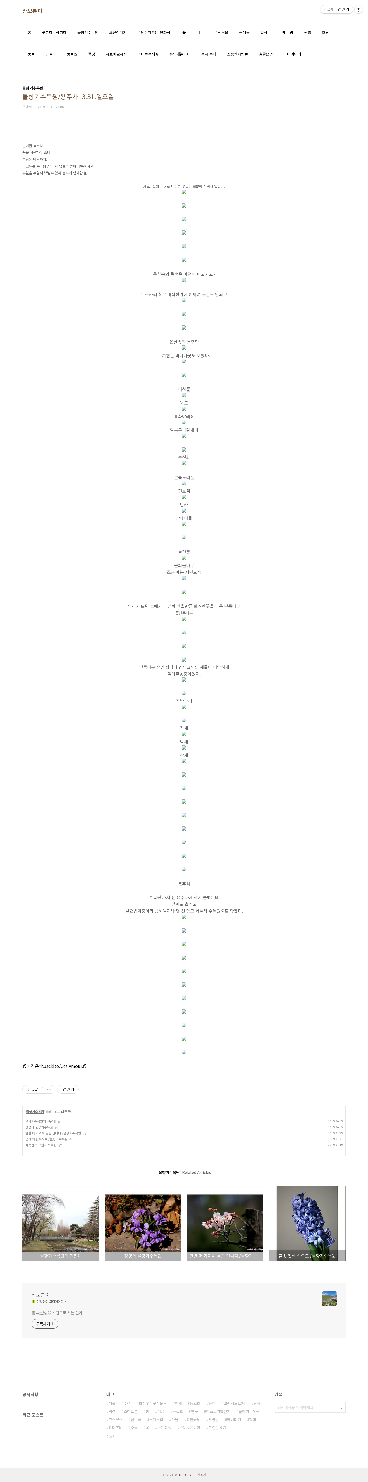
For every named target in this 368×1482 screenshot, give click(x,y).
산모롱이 (32, 11)
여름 (160, 1411)
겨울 (112, 1403)
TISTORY (185, 1474)
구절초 (177, 1411)
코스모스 (116, 1419)
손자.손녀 (208, 54)
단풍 (257, 1403)
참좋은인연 (267, 54)
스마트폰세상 (148, 54)
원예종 (244, 32)
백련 (112, 1411)
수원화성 (164, 1427)
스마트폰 (131, 1411)
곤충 (307, 32)
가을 (174, 1419)
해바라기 (234, 1419)
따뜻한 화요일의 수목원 (41, 1144)
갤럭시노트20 (234, 1403)
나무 (200, 32)
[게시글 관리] (49, 1089)
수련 (127, 1403)
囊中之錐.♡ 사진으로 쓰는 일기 (57, 1312)
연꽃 (194, 1411)
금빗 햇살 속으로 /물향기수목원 (46, 1139)
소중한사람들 (237, 54)
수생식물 (221, 32)
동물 (31, 54)
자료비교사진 (116, 54)
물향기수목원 (87, 32)
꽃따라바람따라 (54, 32)
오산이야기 (118, 32)
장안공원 (193, 1419)
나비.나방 (285, 32)
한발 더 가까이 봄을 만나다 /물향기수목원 (53, 1133)
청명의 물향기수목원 (39, 1127)
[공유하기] (42, 1089)
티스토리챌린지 (218, 1411)
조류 (325, 32)
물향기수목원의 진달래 (41, 1121)
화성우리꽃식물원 (153, 1403)
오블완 (214, 1419)
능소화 (195, 1403)
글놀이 (51, 54)
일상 (264, 32)
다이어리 (294, 54)
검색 (340, 1407)
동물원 (72, 54)
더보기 (110, 1436)
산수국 (136, 1419)
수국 (134, 1427)
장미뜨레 (116, 1427)
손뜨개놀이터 (179, 54)
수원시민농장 (189, 1427)
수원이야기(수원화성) (154, 32)
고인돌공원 (217, 1427)
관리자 (201, 1474)
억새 (178, 1403)
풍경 (91, 54)
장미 (252, 1419)
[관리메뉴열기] (359, 9)
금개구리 (156, 1419)
